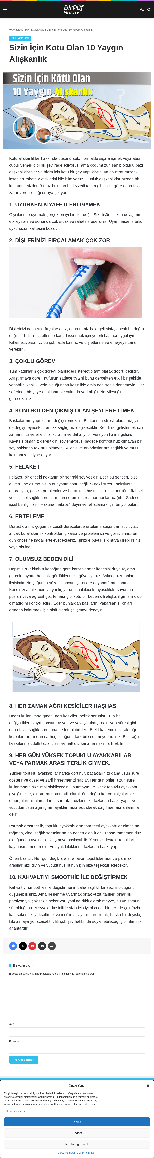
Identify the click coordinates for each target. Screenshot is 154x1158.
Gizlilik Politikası (85, 1152)
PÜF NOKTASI (34, 29)
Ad (11, 1024)
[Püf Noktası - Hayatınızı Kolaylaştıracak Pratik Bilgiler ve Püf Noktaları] (77, 9)
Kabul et (77, 1122)
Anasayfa (17, 29)
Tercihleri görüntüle (77, 1144)
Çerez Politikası (66, 1152)
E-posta (14, 1041)
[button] (148, 1086)
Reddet (77, 1133)
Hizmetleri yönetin (16, 1111)
